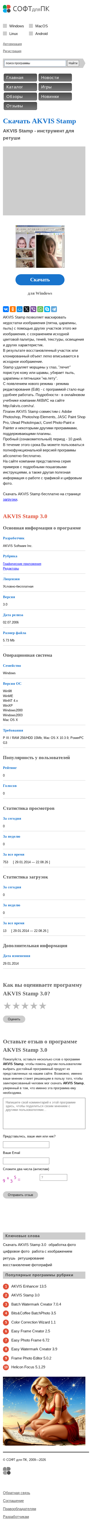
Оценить (14, 1019)
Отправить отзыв (20, 1195)
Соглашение (13, 1501)
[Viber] (33, 309)
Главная (15, 77)
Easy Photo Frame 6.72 (30, 1340)
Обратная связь (16, 1493)
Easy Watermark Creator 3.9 (34, 1349)
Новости (50, 77)
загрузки (10, 499)
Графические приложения (22, 564)
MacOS (41, 26)
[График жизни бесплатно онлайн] (44, 1444)
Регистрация (12, 51)
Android (41, 33)
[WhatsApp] (40, 309)
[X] (26, 309)
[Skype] (47, 309)
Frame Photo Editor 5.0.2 (31, 1358)
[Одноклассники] (13, 309)
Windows (16, 26)
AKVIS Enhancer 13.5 (28, 1286)
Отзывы (14, 106)
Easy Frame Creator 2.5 (30, 1331)
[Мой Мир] (20, 309)
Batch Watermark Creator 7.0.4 (36, 1304)
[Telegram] (54, 309)
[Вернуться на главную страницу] (27, 11)
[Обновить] (21, 1185)
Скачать (40, 280)
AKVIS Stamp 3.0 (25, 1295)
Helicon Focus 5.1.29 (28, 1367)
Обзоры (14, 96)
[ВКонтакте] (6, 309)
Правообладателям (19, 1509)
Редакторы (11, 568)
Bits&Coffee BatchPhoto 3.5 (33, 1313)
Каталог (14, 87)
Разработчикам (16, 1517)
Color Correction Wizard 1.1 (33, 1322)
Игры (46, 87)
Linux (13, 33)
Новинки (50, 96)
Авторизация (12, 44)
